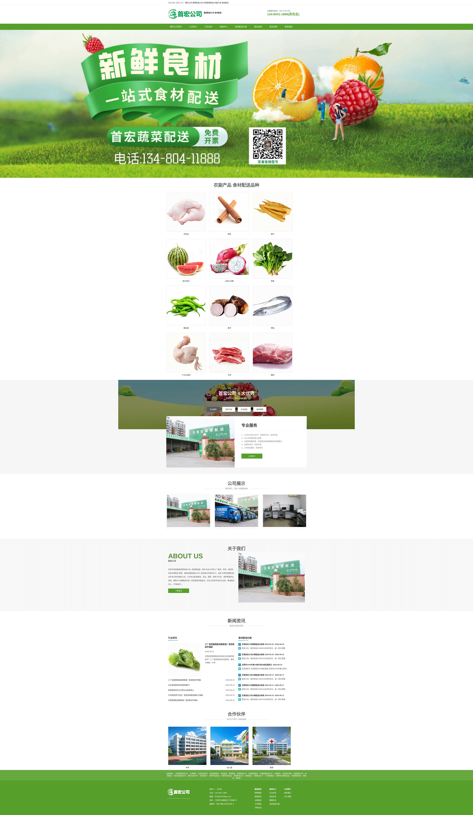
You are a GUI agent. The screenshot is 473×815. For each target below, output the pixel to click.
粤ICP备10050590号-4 (225, 804)
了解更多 (178, 591)
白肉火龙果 (229, 281)
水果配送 (193, 773)
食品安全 (272, 796)
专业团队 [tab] (244, 409)
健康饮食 (272, 800)
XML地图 (287, 796)
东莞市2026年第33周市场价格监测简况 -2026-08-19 (262, 665)
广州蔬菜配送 (269, 776)
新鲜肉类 (258, 796)
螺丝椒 (186, 328)
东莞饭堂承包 (287, 773)
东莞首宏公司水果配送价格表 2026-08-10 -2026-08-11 (263, 695)
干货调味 (258, 804)
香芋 (229, 328)
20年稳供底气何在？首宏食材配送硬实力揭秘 (185, 695)
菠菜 (272, 281)
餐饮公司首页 (176, 27)
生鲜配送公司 (258, 776)
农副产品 (217, 3)
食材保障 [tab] (259, 409)
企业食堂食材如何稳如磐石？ (179, 685)
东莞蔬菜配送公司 (181, 773)
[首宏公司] (184, 13)
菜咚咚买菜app (227, 776)
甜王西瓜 (186, 281)
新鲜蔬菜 (258, 793)
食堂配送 (224, 773)
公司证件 (208, 27)
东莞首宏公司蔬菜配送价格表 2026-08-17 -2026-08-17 (263, 685)
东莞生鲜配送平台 (179, 776)
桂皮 (229, 234)
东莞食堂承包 (203, 773)
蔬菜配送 (232, 773)
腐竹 (272, 234)
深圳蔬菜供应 (296, 776)
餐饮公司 (188, 3)
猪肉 (272, 375)
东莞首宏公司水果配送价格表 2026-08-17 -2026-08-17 (263, 675)
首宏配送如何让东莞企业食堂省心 (181, 690)
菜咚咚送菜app (214, 776)
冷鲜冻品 (258, 808)
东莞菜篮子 (204, 776)
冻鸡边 (186, 234)
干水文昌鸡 (186, 375)
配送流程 (273, 27)
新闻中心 (224, 27)
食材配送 (225, 3)
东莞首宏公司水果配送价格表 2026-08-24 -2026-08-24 (263, 654)
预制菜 (238, 778)
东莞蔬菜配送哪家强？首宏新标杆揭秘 (182, 700)
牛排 (229, 375)
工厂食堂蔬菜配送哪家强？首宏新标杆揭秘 (184, 680)
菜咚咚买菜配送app (283, 776)
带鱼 (272, 328)
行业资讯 (272, 793)
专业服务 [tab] (213, 409)
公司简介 (193, 27)
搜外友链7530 (193, 776)
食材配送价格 (241, 27)
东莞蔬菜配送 (208, 3)
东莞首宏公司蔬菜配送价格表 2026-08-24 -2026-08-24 (263, 644)
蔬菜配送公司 (198, 3)
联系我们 (289, 27)
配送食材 (258, 27)
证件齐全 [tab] (228, 409)
